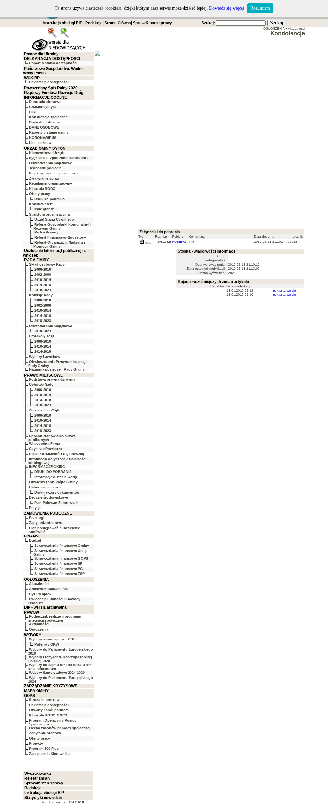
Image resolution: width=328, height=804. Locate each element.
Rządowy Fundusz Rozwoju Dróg (53, 92)
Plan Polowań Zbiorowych (56, 502)
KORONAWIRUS (42, 138)
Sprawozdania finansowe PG (58, 569)
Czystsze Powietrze (45, 449)
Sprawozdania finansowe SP (58, 563)
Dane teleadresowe (45, 102)
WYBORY (32, 635)
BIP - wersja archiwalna (45, 607)
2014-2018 (42, 285)
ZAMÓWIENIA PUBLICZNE (48, 513)
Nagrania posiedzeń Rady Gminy (57, 369)
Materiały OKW (46, 644)
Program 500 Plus (44, 748)
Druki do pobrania (44, 122)
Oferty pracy (39, 194)
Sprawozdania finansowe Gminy (61, 545)
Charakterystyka (42, 107)
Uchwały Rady (41, 384)
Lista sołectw (40, 143)
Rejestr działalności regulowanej (56, 454)
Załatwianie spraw (44, 178)
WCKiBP (32, 78)
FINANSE (32, 536)
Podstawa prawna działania (52, 379)
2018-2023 (42, 290)
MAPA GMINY (36, 691)
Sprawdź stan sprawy (152, 23)
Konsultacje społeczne (48, 117)
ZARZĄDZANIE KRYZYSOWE (50, 686)
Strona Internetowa (45, 700)
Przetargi (36, 518)
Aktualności (39, 584)
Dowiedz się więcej (226, 8)
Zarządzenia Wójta (44, 410)
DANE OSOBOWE (44, 127)
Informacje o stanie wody (55, 477)
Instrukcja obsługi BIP (62, 23)
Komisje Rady (41, 295)
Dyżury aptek (40, 594)
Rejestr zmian (37, 778)
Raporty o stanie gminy (49, 132)
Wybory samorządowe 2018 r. (53, 639)
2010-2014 (42, 280)
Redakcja (93, 23)
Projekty (36, 743)
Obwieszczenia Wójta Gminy (53, 482)
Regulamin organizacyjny (50, 183)
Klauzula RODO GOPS (48, 715)
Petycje (35, 508)
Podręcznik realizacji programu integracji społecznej (54, 618)
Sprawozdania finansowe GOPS (61, 558)
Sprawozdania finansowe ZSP (59, 574)
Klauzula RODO (42, 188)
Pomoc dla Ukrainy (41, 54)
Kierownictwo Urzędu (47, 153)
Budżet (35, 540)
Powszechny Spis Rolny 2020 (51, 88)
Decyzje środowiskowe (48, 497)
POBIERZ (179, 241)
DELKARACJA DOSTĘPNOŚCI (52, 58)
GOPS (29, 695)
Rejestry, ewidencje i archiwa (53, 173)
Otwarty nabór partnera (49, 710)
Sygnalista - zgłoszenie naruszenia (58, 158)
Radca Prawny (46, 232)
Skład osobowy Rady (47, 264)
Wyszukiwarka (37, 773)
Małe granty (44, 209)
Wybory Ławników (44, 357)
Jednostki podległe (45, 168)
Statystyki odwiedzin (43, 797)
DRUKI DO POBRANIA (53, 472)
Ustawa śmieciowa (45, 487)
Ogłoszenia (38, 629)
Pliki (32, 112)
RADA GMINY (36, 260)
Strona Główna (117, 23)
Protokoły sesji (41, 336)
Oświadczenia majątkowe (50, 163)
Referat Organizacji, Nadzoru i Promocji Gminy (59, 244)
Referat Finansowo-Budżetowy (60, 237)
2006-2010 (42, 269)
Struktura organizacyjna (49, 214)
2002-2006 (42, 274)
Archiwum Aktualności (48, 589)
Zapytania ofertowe (45, 523)
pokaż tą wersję (284, 290)
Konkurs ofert (41, 204)
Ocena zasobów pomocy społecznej (59, 728)
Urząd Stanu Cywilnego (54, 219)
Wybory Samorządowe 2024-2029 (57, 672)
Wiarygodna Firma (44, 443)
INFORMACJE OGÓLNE (45, 97)
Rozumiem (260, 8)
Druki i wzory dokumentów (57, 492)
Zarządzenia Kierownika (49, 754)
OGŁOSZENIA (36, 579)
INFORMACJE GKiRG (47, 467)
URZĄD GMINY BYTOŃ (45, 148)
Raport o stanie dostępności (53, 63)
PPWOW (31, 612)
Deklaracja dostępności (49, 82)
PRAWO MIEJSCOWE (43, 375)
